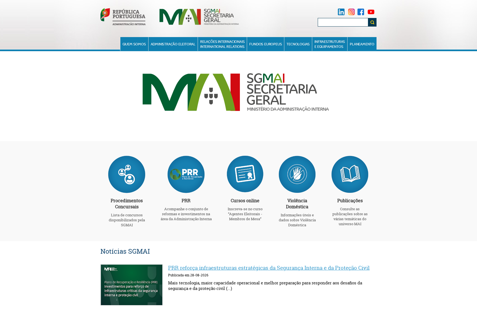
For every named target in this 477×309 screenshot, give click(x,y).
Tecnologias (298, 44)
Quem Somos (134, 44)
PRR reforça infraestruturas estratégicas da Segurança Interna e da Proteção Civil (269, 267)
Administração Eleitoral (173, 44)
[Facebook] (361, 12)
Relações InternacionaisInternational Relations (222, 44)
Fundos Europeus (265, 44)
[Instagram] (351, 12)
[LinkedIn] (341, 12)
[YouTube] (371, 12)
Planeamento (362, 44)
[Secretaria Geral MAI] (199, 24)
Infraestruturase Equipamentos (329, 44)
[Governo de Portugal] (122, 24)
